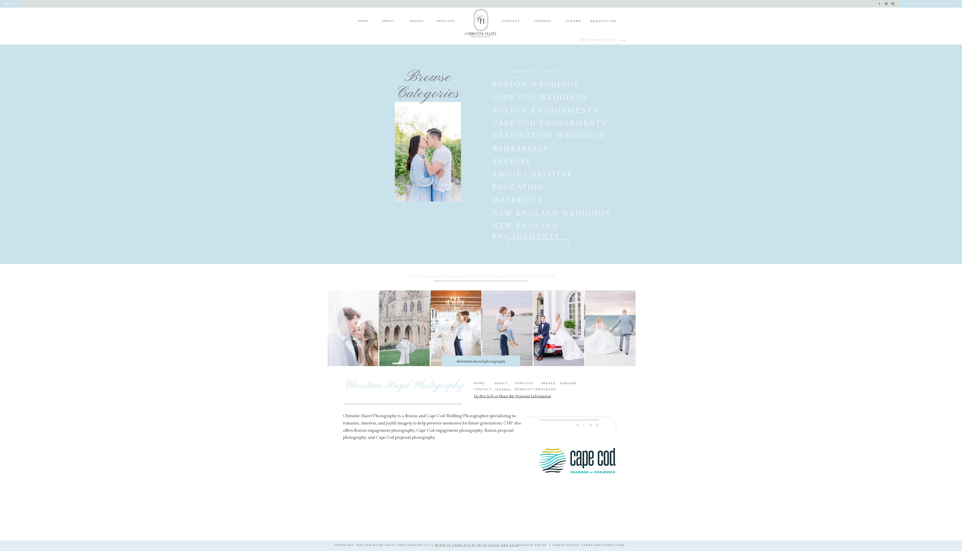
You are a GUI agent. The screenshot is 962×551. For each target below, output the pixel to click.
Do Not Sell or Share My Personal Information (512, 396)
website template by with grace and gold (477, 545)
